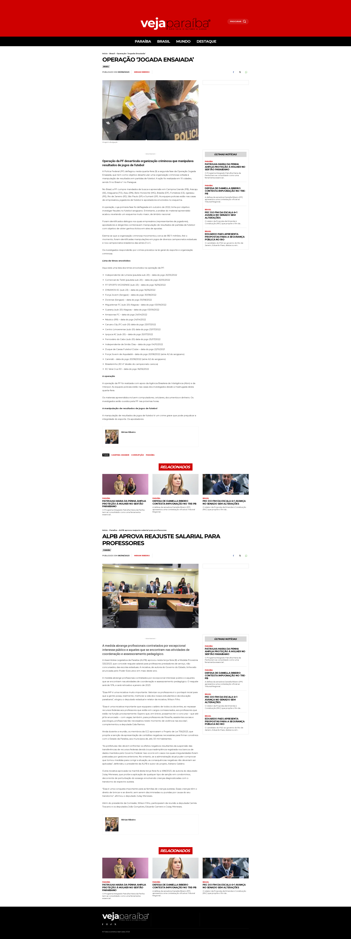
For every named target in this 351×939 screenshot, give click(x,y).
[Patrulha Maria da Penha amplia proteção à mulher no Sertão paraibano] (125, 484)
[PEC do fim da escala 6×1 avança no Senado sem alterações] (226, 484)
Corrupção (137, 455)
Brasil (112, 53)
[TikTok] (111, 924)
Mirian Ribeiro (142, 72)
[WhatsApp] (246, 72)
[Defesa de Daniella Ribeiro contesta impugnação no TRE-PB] (175, 484)
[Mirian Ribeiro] (111, 437)
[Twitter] (239, 72)
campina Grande (120, 455)
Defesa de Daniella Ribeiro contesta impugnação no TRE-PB (225, 191)
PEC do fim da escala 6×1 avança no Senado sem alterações (221, 215)
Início (105, 53)
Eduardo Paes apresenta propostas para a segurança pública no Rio (224, 237)
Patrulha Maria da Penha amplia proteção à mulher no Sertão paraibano (225, 167)
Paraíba (150, 455)
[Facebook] (233, 72)
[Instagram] (106, 924)
